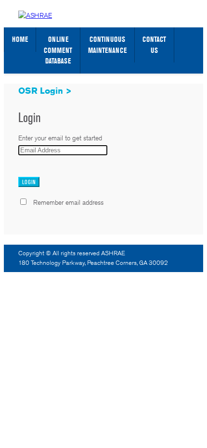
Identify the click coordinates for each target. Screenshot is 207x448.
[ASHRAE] (35, 15)
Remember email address (68, 202)
